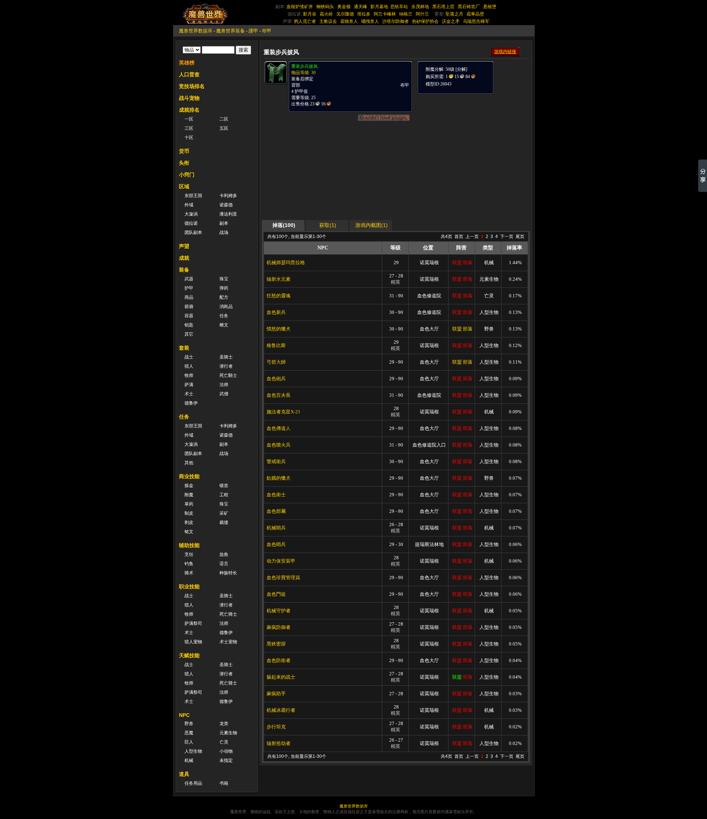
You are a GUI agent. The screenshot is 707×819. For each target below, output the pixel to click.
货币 (184, 151)
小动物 (226, 751)
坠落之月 (454, 14)
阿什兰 (422, 14)
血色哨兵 (276, 544)
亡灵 (223, 742)
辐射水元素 (279, 279)
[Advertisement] (472, 141)
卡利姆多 (228, 195)
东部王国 (193, 195)
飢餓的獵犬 (279, 478)
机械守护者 (279, 610)
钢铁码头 (325, 6)
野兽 (188, 723)
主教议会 (328, 21)
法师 (223, 384)
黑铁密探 (276, 644)
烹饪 (188, 554)
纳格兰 (405, 14)
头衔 (184, 163)
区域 (184, 186)
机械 (188, 760)
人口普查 (189, 74)
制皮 (188, 513)
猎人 (188, 366)
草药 (188, 504)
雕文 (223, 325)
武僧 (223, 393)
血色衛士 (276, 494)
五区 (223, 128)
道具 (184, 774)
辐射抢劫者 (279, 743)
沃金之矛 (451, 21)
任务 (223, 315)
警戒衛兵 (276, 461)
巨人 (188, 742)
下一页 (506, 236)
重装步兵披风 (304, 66)
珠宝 (223, 278)
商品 (188, 297)
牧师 (188, 375)
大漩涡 (191, 214)
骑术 (188, 572)
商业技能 (189, 476)
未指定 (226, 760)
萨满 (188, 384)
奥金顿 (344, 6)
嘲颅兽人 (370, 21)
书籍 (223, 783)
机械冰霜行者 (281, 710)
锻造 (223, 485)
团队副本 (193, 232)
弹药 (223, 288)
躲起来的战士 (281, 677)
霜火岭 (326, 14)
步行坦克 (276, 726)
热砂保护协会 (425, 21)
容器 (188, 315)
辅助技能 (189, 545)
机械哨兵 (276, 528)
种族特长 (228, 572)
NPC (184, 715)
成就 (184, 258)
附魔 (188, 494)
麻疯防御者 (279, 627)
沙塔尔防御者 (395, 21)
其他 (188, 462)
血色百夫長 (279, 395)
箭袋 (188, 306)
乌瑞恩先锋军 (476, 21)
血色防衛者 (279, 660)
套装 (184, 348)
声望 (184, 246)
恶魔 (188, 732)
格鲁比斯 (276, 345)
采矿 (223, 513)
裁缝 (223, 522)
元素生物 (228, 732)
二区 (223, 119)
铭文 (188, 531)
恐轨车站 (399, 6)
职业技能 (189, 586)
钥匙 (188, 325)
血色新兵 (276, 312)
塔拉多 (363, 14)
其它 (188, 334)
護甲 (253, 31)
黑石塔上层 (443, 6)
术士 (188, 393)
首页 (458, 236)
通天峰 (360, 6)
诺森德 (226, 204)
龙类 (223, 723)
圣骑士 (226, 357)
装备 (184, 270)
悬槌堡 (489, 6)
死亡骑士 (228, 614)
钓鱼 (188, 563)
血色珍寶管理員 (283, 577)
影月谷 (309, 14)
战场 (223, 232)
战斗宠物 (189, 98)
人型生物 (193, 751)
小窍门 (186, 175)
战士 (188, 357)
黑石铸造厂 (469, 6)
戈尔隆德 (345, 14)
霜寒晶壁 (475, 14)
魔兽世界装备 (230, 31)
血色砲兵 (276, 378)
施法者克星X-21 (283, 411)
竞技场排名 (192, 86)
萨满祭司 (193, 623)
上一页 (472, 236)
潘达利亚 (228, 214)
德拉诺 (191, 223)
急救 (223, 554)
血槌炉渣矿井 (299, 6)
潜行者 (226, 366)
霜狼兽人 (349, 21)
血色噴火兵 (279, 445)
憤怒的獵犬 (279, 329)
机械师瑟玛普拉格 (286, 262)
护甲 (188, 288)
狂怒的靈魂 (279, 295)
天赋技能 (189, 655)
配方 (223, 297)
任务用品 (193, 783)
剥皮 (188, 522)
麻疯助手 (276, 693)
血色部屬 (276, 511)
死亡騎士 (228, 375)
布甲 (266, 31)
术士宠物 (228, 641)
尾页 (520, 236)
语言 (223, 563)
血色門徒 (276, 594)
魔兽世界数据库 (195, 31)
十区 (188, 137)
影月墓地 (379, 6)
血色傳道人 (279, 428)
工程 (223, 494)
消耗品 (226, 306)
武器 (188, 278)
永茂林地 (420, 6)
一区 (188, 119)
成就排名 (189, 110)
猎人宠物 (193, 641)
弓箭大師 (276, 362)
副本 (223, 223)
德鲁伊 (191, 403)
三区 (188, 128)
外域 (188, 204)
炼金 (188, 485)
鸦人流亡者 (305, 21)
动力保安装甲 (281, 561)
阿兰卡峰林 (385, 14)
